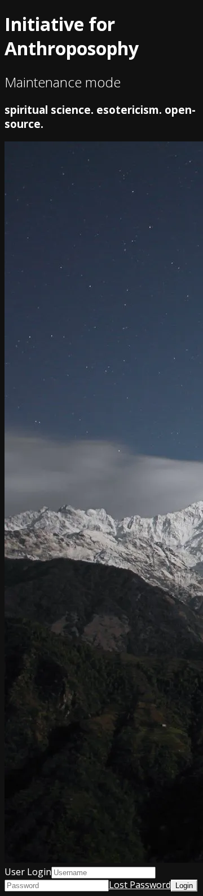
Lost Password (140, 885)
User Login (28, 872)
